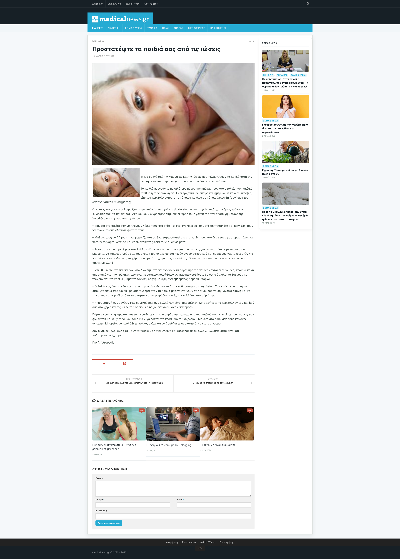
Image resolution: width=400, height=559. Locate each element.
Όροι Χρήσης (151, 3)
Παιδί (165, 28)
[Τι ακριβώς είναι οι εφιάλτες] (227, 423)
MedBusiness (196, 28)
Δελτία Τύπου (133, 3)
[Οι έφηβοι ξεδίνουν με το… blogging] (173, 424)
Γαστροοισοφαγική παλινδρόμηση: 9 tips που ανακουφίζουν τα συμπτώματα (285, 128)
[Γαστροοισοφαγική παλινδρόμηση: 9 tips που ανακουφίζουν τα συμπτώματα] (285, 106)
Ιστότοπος (101, 510)
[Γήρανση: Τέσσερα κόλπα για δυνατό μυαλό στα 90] (285, 152)
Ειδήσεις (97, 28)
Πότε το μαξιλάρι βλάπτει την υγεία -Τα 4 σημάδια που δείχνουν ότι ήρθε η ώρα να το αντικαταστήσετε (285, 215)
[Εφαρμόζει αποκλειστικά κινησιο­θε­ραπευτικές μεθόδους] (119, 423)
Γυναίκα (152, 28)
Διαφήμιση (97, 3)
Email (180, 499)
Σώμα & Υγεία (133, 28)
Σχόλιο (100, 478)
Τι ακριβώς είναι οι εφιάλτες (217, 444)
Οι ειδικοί (282, 75)
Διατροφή (114, 28)
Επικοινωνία (114, 3)
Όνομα (100, 499)
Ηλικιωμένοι (218, 28)
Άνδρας (178, 28)
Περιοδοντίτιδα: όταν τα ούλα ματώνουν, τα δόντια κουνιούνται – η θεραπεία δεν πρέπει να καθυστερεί (285, 82)
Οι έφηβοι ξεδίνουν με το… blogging (168, 445)
